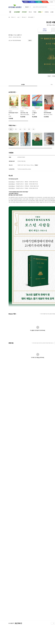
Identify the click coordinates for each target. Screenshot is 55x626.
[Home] (9, 17)
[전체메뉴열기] (10, 11)
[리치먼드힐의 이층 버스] (14, 107)
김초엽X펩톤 (17, 12)
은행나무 (10, 37)
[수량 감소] (52, 623)
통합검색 (27, 7)
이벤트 (34, 12)
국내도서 (12, 17)
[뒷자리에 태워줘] (49, 106)
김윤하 (18, 35)
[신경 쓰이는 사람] (25, 106)
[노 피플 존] (37, 106)
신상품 (51, 12)
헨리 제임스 (11, 35)
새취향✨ (40, 12)
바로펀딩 (47, 12)
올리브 (11, 129)
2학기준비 (24, 12)
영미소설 (23, 17)
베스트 (30, 12)
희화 (29, 129)
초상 (33, 129)
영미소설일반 (30, 17)
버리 (16, 129)
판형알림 (36, 165)
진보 (24, 129)
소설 (18, 17)
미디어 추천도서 (12, 181)
